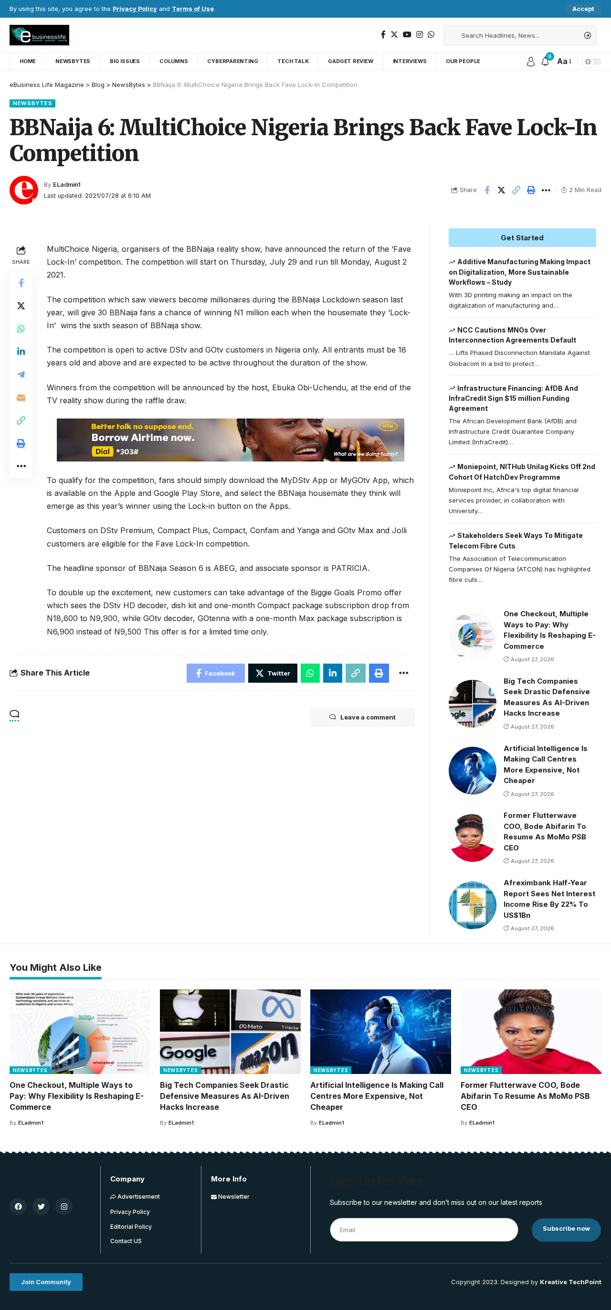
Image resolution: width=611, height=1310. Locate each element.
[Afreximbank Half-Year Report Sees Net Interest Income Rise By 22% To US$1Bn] (472, 905)
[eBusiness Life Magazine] (39, 35)
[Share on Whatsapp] (21, 328)
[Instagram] (419, 34)
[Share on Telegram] (21, 374)
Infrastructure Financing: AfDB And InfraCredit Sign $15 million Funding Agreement (514, 398)
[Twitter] (394, 34)
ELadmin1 (67, 184)
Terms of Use (193, 8)
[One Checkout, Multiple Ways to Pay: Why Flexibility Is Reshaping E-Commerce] (472, 636)
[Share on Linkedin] (21, 351)
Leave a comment (368, 717)
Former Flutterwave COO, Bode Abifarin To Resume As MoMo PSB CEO (525, 1096)
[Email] (21, 397)
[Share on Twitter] (501, 190)
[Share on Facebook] (487, 190)
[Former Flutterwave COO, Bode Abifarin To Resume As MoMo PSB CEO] (472, 838)
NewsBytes (32, 103)
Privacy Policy (135, 8)
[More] (546, 190)
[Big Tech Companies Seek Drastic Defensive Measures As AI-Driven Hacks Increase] (472, 704)
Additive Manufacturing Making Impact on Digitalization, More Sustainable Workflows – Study (520, 272)
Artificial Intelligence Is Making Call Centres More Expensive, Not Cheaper (376, 1096)
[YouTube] (407, 34)
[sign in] (531, 61)
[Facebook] (383, 34)
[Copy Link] (516, 190)
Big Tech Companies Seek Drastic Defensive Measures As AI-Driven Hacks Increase (224, 1096)
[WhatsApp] (431, 34)
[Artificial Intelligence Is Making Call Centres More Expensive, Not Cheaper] (472, 771)
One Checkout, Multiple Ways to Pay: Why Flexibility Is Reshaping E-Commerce (77, 1096)
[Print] (531, 190)
